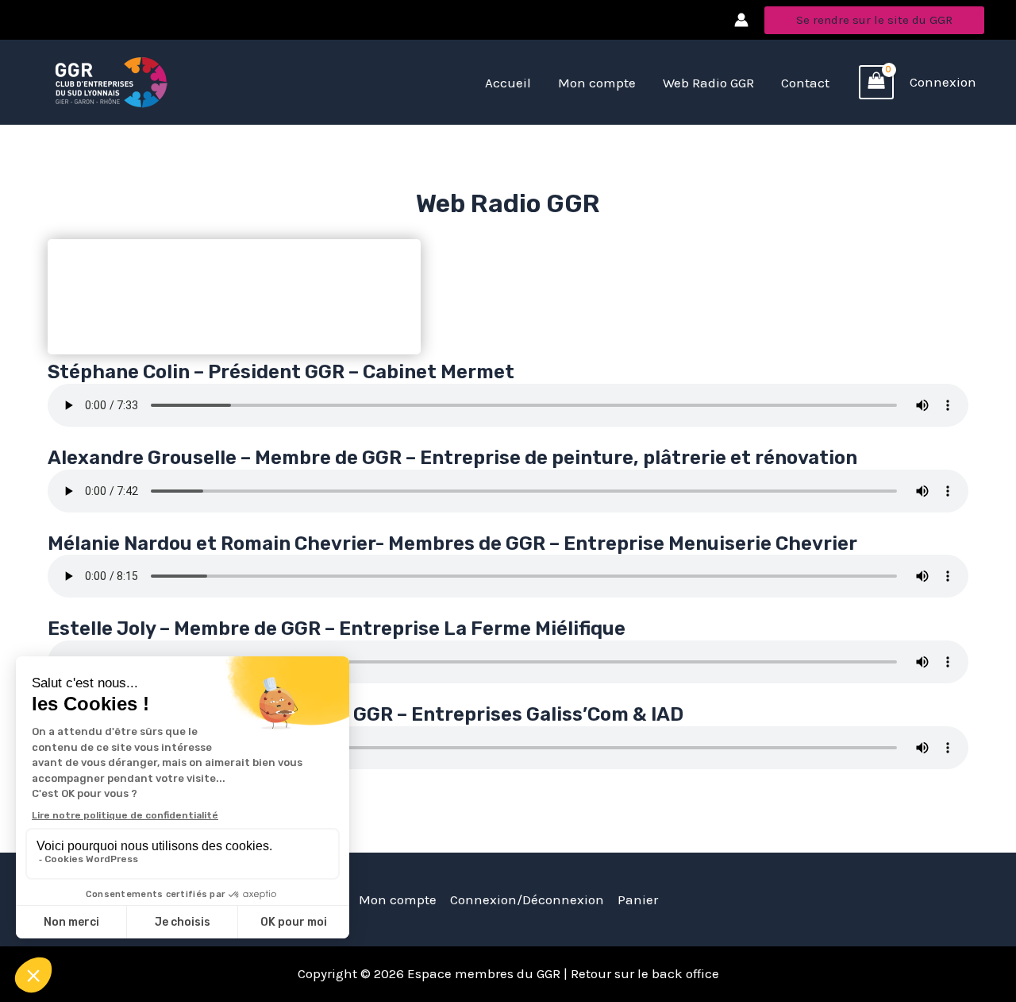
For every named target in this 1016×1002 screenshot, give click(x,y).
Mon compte (398, 899)
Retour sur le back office (643, 973)
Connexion (943, 82)
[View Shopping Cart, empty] (876, 82)
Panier (638, 899)
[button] (874, 20)
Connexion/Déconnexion (527, 899)
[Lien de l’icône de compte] (741, 20)
